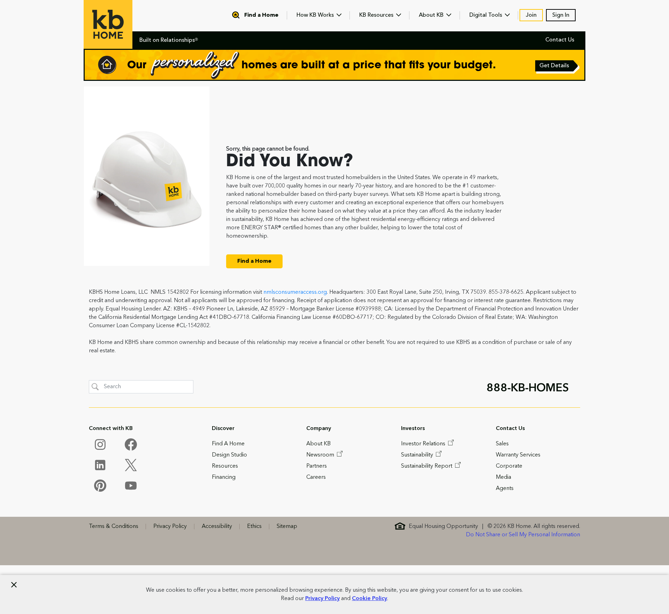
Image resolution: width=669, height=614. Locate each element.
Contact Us (559, 40)
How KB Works (316, 15)
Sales (502, 444)
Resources (225, 466)
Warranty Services (518, 455)
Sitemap (287, 526)
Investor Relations (424, 444)
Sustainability (418, 455)
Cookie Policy (369, 598)
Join (531, 15)
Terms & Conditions (113, 526)
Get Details (554, 66)
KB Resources (377, 15)
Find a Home (261, 15)
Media (503, 477)
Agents (505, 488)
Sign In (560, 15)
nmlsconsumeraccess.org (295, 292)
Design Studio (229, 455)
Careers (316, 477)
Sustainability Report (427, 466)
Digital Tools (486, 15)
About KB (432, 15)
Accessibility (217, 526)
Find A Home (228, 444)
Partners (316, 466)
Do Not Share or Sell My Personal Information (523, 535)
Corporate (509, 466)
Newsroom (321, 455)
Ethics (254, 526)
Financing (224, 477)
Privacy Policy (322, 598)
